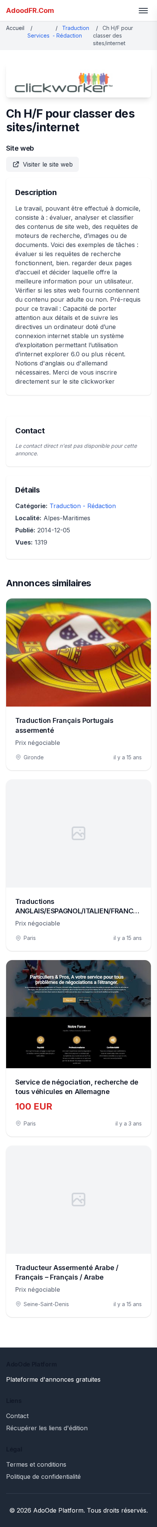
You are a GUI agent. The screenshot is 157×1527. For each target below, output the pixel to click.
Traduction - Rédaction (83, 506)
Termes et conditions (36, 1464)
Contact (17, 1416)
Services (38, 35)
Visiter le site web (48, 164)
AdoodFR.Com (30, 10)
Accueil (15, 28)
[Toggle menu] (143, 10)
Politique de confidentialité (43, 1476)
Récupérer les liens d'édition (47, 1428)
